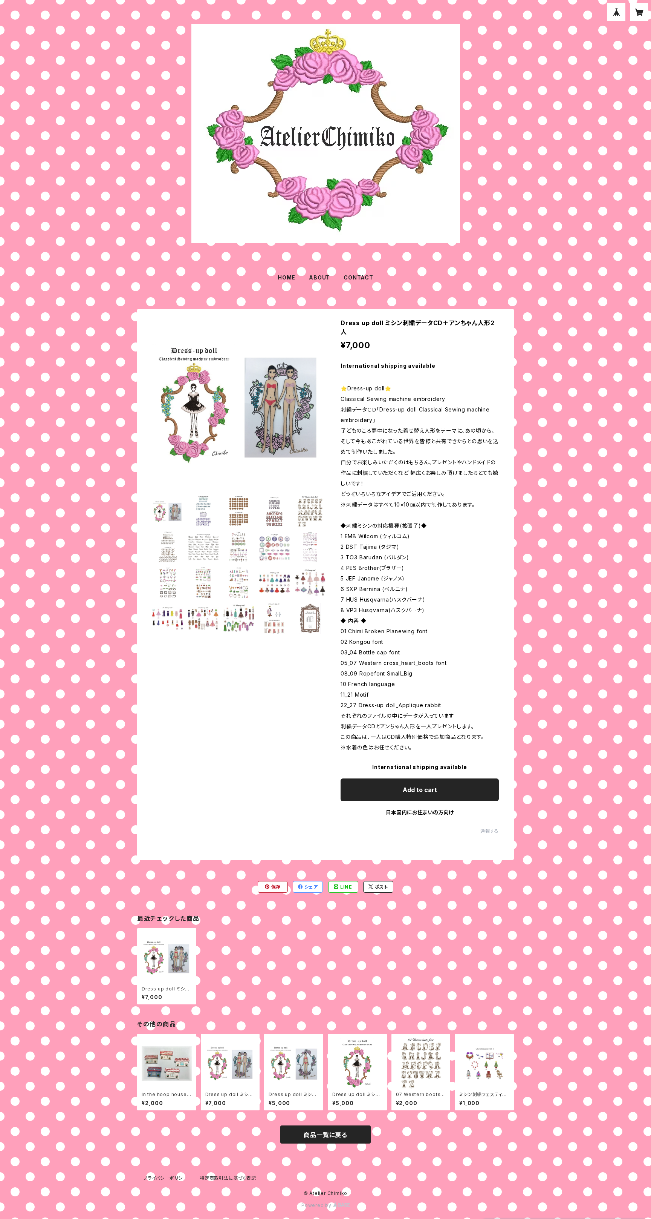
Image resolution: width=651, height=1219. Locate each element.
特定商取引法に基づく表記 (228, 1178)
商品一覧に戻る (325, 1135)
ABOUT (319, 277)
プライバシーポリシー (165, 1178)
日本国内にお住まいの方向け (420, 812)
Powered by (317, 1205)
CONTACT (358, 277)
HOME (286, 277)
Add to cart (420, 790)
